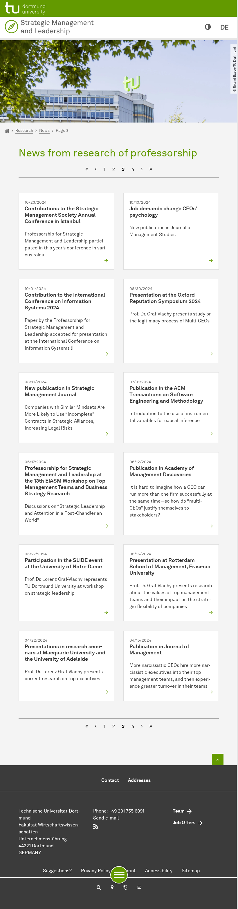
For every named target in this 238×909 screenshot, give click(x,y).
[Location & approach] (112, 887)
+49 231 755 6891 (126, 811)
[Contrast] (208, 27)
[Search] (99, 887)
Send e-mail (106, 818)
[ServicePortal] (125, 887)
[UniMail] (139, 887)
